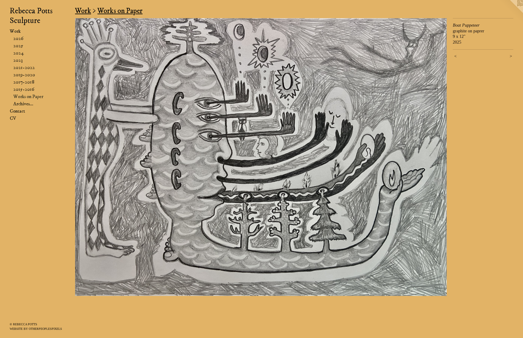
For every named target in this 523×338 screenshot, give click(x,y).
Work (15, 31)
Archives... (23, 104)
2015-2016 (23, 89)
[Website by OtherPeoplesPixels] (511, 12)
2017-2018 (23, 82)
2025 (18, 46)
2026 (18, 38)
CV (13, 118)
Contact (17, 111)
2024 (18, 53)
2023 (18, 60)
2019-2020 (24, 75)
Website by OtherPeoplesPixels (36, 328)
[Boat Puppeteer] (261, 157)
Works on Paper (28, 97)
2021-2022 (24, 67)
